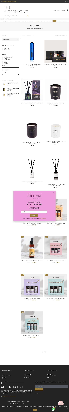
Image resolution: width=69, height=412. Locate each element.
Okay (35, 410)
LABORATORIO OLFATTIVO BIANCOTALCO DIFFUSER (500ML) (31, 182)
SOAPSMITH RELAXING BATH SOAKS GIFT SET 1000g (55, 65)
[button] (53, 192)
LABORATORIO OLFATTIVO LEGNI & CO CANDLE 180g (32, 143)
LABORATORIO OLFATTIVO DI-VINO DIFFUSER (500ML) (56, 185)
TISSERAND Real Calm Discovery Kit (32, 298)
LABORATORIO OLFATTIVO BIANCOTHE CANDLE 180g (55, 142)
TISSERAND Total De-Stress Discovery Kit (55, 298)
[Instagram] (67, 1)
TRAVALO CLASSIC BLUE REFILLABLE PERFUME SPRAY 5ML (32, 65)
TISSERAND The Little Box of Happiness (56, 223)
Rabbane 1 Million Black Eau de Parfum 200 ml (13, 89)
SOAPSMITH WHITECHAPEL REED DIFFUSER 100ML (31, 104)
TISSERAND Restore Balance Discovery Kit (55, 260)
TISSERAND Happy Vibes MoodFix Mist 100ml (31, 260)
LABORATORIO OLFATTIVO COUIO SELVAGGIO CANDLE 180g (55, 104)
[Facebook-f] (65, 1)
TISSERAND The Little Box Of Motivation (32, 223)
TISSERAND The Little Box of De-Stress (32, 335)
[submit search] (27, 16)
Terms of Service (42, 218)
